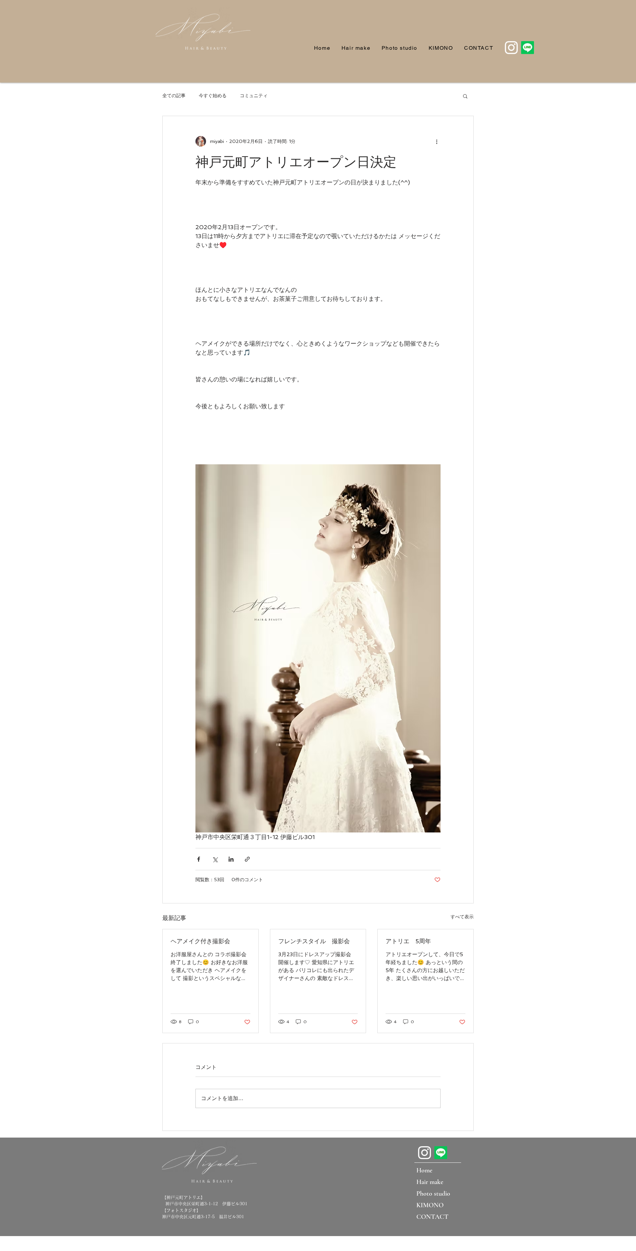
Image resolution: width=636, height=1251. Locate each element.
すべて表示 (462, 916)
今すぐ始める (213, 95)
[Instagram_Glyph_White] (511, 47)
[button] (465, 96)
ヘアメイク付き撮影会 (200, 941)
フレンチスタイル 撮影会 (314, 941)
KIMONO (430, 1205)
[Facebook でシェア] (198, 859)
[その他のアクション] (437, 141)
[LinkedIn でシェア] (231, 859)
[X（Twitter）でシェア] (215, 859)
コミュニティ (254, 95)
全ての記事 (174, 95)
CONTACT (432, 1217)
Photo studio (433, 1194)
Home (424, 1170)
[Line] (527, 47)
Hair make (429, 1182)
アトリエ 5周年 (408, 941)
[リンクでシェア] (247, 859)
